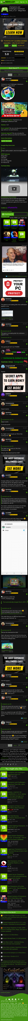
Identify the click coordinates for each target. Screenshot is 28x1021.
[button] (1, 2)
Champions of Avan (7, 239)
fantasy (18, 900)
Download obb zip (6, 337)
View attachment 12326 (16, 613)
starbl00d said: (6, 496)
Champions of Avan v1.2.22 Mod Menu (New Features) (16, 807)
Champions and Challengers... (14, 227)
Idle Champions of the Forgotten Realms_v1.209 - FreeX (15, 863)
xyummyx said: (5, 630)
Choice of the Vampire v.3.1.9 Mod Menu (14, 952)
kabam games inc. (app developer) (14, 901)
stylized (9, 903)
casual (15, 900)
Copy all (24, 148)
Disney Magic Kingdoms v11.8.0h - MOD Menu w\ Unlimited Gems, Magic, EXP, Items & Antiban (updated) (14, 929)
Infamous (9, 799)
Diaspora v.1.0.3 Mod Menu (10, 935)
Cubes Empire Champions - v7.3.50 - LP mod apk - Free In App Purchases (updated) (16, 837)
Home (19, 1003)
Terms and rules (5, 1003)
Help (16, 1003)
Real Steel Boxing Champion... (14, 240)
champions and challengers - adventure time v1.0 (16, 773)
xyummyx (7, 16)
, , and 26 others (17, 276)
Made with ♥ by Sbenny (6, 1019)
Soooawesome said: (7, 419)
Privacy (12, 1003)
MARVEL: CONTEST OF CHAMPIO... (22, 228)
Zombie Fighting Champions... (21, 239)
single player (23, 901)
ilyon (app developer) (14, 841)
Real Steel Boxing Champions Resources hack (16, 817)
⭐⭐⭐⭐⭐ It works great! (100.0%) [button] (7, 57)
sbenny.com (4, 758)
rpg (10, 866)
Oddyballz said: (6, 704)
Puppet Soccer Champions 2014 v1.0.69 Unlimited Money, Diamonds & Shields (17, 876)
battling (12, 900)
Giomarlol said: (6, 331)
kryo (8, 786)
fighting (22, 900)
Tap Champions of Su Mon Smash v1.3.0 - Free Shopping (16, 887)
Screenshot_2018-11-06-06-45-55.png (12, 650)
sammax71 (9, 843)
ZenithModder (10, 905)
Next (15, 74)
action (9, 900)
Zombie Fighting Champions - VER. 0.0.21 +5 (16, 826)
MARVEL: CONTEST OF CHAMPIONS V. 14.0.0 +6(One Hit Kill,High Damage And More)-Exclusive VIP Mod (16, 795)
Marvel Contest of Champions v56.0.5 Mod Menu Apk (16, 897)
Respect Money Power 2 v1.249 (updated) (14, 938)
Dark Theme (5, 1001)
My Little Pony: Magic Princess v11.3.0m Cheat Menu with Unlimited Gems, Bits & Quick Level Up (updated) (14, 917)
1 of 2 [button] (10, 74)
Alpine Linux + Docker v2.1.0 (11, 956)
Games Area (7, 361)
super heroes (13, 903)
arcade (9, 841)
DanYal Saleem (10, 829)
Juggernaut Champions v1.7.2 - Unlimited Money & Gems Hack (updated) (17, 851)
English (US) (14, 1001)
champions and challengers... (6, 227)
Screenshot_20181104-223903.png (11, 318)
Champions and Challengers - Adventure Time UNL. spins (16, 783)
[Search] (26, 2)
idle (8, 866)
